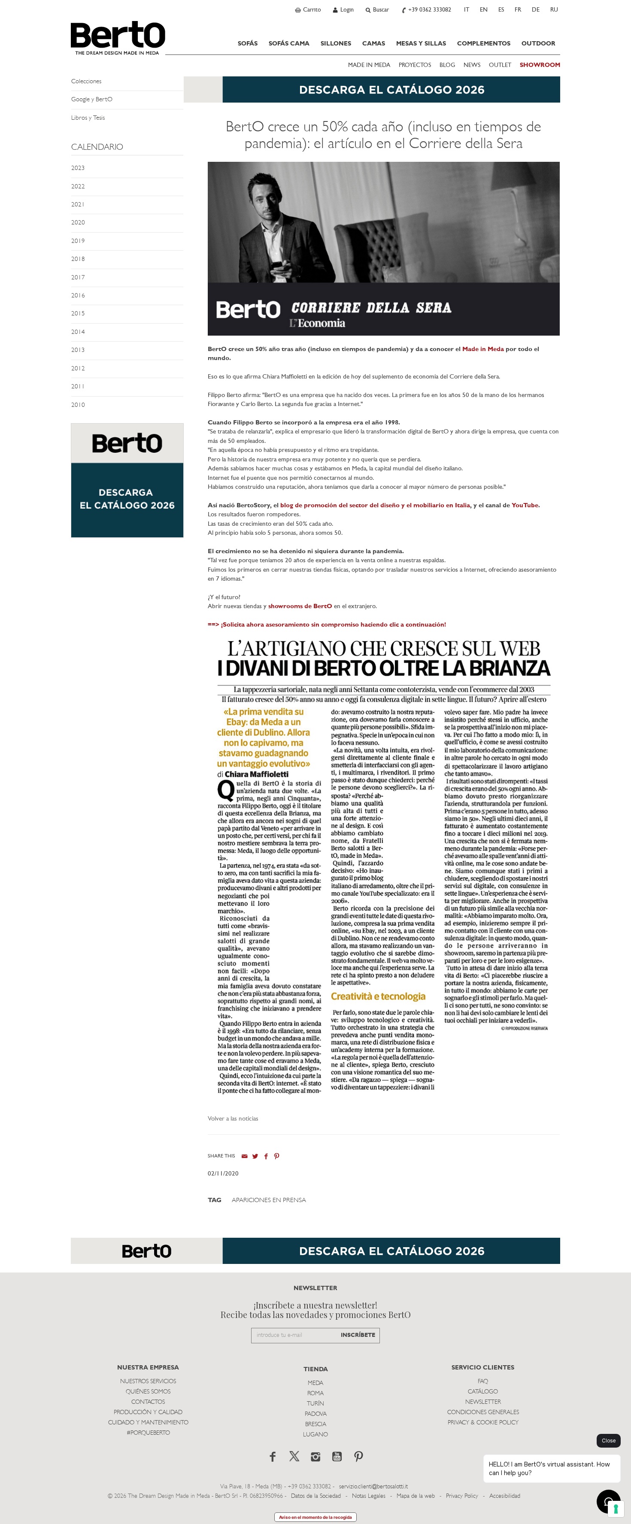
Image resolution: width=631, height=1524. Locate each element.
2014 (78, 332)
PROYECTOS (415, 65)
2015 (78, 314)
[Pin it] (276, 1156)
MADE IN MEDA (369, 65)
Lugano (315, 1435)
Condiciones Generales (483, 1412)
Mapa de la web (416, 1496)
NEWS (472, 65)
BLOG (447, 65)
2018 (78, 259)
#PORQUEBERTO (148, 1433)
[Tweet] (255, 1156)
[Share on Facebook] (266, 1156)
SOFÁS (248, 44)
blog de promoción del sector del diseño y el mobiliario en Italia (375, 506)
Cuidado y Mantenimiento (148, 1423)
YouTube (525, 506)
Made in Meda (483, 349)
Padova (316, 1414)
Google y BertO (91, 100)
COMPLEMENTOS (483, 44)
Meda (315, 1383)
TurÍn (315, 1404)
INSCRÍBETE (358, 1335)
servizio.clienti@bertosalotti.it (373, 1487)
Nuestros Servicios (148, 1382)
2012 (78, 369)
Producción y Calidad (148, 1412)
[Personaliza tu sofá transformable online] (127, 484)
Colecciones (86, 82)
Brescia (315, 1424)
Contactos (148, 1402)
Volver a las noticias (233, 1119)
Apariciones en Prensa (269, 1200)
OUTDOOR (538, 44)
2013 (78, 350)
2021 (78, 205)
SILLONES (336, 44)
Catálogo (483, 1392)
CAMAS (373, 44)
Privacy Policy (462, 1496)
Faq (483, 1382)
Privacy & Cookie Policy (483, 1423)
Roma (315, 1394)
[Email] (244, 1156)
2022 (78, 187)
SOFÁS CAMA (289, 44)
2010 (78, 405)
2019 (78, 241)
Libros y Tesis (88, 118)
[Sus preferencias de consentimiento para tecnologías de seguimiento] (616, 1509)
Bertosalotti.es (118, 38)
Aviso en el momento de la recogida (315, 1517)
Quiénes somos (148, 1392)
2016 (78, 296)
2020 (78, 223)
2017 (78, 278)
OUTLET (500, 65)
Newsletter (483, 1402)
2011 (78, 387)
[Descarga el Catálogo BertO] (315, 93)
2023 (78, 168)
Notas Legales (368, 1496)
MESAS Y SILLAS (421, 44)
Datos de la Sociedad (317, 1496)
